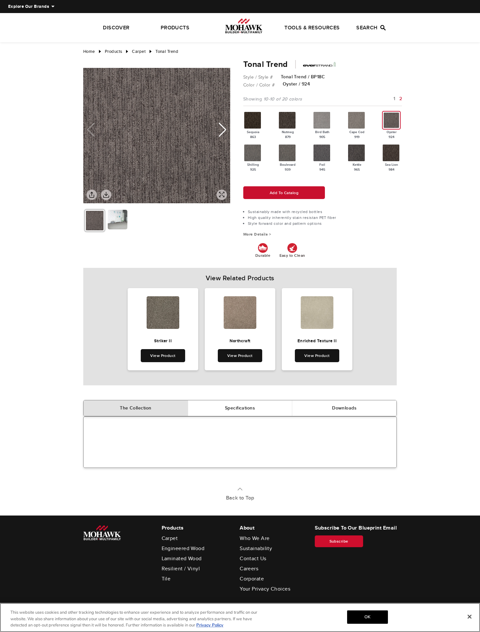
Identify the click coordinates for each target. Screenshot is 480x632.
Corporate (252, 578)
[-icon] (88, 61)
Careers (249, 568)
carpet (139, 51)
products (113, 51)
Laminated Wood (182, 558)
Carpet (170, 538)
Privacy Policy (209, 625)
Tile (166, 578)
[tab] (136, 408)
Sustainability (256, 548)
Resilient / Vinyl (181, 568)
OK (367, 617)
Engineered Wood (183, 548)
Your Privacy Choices (265, 589)
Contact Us (253, 558)
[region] (240, 617)
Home (89, 51)
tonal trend (166, 51)
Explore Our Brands (28, 6)
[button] (222, 130)
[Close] (469, 616)
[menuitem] (28, 6)
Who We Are (255, 538)
